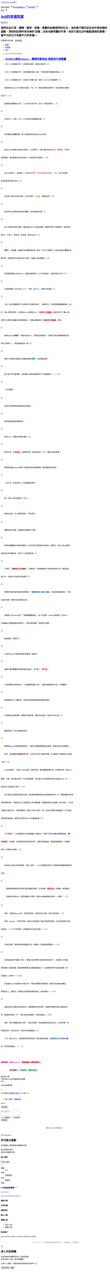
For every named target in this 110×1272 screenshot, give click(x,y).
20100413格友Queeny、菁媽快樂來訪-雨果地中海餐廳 (35, 59)
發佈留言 (4, 1120)
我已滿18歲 (5, 1268)
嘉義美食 (17, 1099)
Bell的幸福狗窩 (12, 16)
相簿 (7, 45)
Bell (2, 1081)
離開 (12, 1268)
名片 (7, 50)
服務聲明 (75, 1242)
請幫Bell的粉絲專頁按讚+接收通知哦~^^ (11, 1196)
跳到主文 (4, 22)
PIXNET (39, 1242)
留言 (17, 1093)
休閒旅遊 (18, 40)
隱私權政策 (67, 1242)
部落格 (7, 47)
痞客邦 (12, 1093)
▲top (3, 1103)
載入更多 (4, 1107)
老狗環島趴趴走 (5, 1192)
